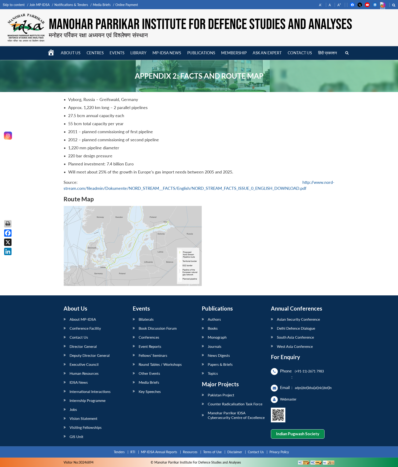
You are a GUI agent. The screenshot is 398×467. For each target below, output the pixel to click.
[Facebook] (7, 233)
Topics (213, 373)
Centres (95, 52)
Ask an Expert (267, 52)
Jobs (73, 409)
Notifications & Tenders (71, 5)
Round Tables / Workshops (160, 364)
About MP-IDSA (83, 319)
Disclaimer (234, 452)
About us (70, 52)
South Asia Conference (295, 337)
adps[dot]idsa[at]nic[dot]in (313, 388)
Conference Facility (85, 328)
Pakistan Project (221, 395)
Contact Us (79, 337)
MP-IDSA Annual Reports (159, 452)
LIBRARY (138, 52)
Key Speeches (150, 391)
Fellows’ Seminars (153, 355)
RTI (132, 452)
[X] (7, 242)
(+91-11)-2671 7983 (309, 371)
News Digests (219, 355)
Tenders (119, 452)
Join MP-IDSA (39, 5)
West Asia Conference (295, 346)
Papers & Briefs (220, 364)
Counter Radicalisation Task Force (235, 404)
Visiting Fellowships (86, 427)
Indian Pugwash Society (297, 433)
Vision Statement (83, 418)
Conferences (149, 337)
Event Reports (150, 346)
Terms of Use (212, 452)
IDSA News (79, 382)
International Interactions (90, 391)
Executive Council (84, 364)
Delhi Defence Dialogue (296, 328)
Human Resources (84, 373)
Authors (214, 319)
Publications (201, 52)
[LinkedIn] (7, 251)
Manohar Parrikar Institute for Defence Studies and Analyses (200, 24)
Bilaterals (146, 319)
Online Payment (126, 5)
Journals (214, 346)
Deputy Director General (90, 355)
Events (117, 52)
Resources (190, 452)
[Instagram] (8, 136)
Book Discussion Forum (158, 328)
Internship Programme (87, 400)
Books (213, 328)
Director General (83, 346)
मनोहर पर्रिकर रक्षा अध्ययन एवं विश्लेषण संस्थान (98, 35)
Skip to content (14, 5)
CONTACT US (300, 52)
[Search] (347, 53)
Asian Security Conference (298, 319)
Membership (234, 52)
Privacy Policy (279, 452)
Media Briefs (102, 5)
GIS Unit (76, 436)
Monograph (217, 337)
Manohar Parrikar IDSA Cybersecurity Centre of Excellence (236, 415)
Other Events (149, 373)
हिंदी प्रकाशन (327, 52)
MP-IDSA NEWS (166, 52)
